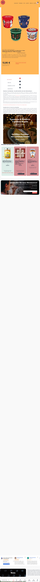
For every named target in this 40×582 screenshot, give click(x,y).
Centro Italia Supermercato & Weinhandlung (7, 558)
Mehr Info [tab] (9, 82)
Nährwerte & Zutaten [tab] (11, 85)
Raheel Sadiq (19, 557)
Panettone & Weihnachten (10, 49)
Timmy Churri (31, 557)
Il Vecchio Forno (18, 95)
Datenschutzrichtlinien (34, 188)
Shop (3, 49)
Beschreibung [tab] (9, 79)
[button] (38, 580)
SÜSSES (5, 49)
